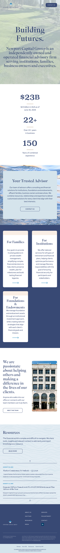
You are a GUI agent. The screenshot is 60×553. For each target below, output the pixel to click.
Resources (28, 520)
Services (44, 512)
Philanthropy (46, 516)
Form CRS (24, 546)
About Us (28, 512)
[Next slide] (30, 500)
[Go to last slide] (30, 461)
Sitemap (19, 546)
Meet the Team (12, 410)
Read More (13, 451)
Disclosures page (37, 540)
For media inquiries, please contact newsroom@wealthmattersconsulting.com (30, 549)
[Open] (42, 5)
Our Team (28, 516)
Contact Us (51, 5)
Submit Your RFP (39, 546)
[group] (30, 472)
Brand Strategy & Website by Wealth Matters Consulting (30, 550)
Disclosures (31, 546)
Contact (44, 520)
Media (27, 524)
